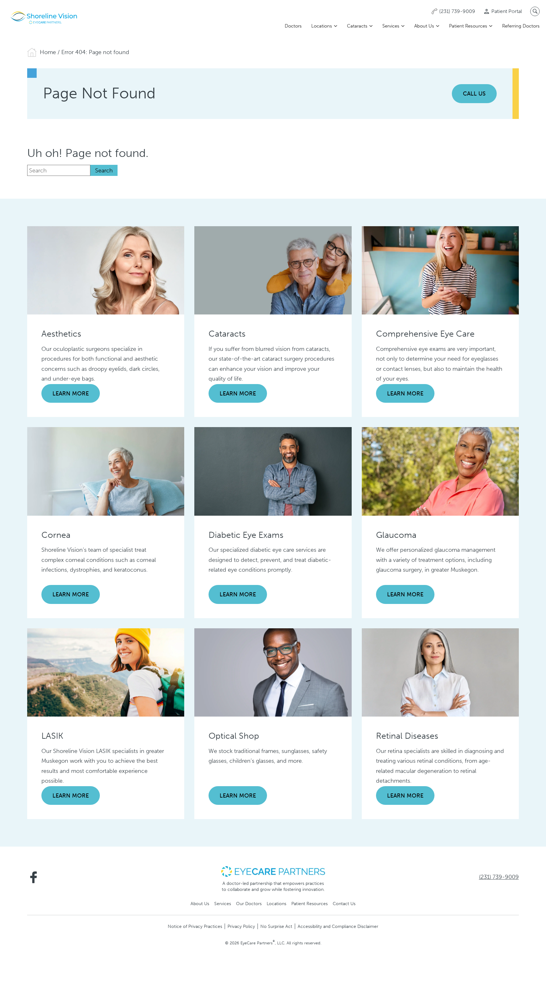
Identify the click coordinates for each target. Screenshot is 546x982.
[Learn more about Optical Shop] (272, 671)
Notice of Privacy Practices (195, 926)
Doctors (293, 26)
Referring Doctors (521, 26)
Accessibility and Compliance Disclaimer (338, 926)
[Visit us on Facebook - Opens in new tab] (33, 877)
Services (390, 26)
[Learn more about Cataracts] (272, 269)
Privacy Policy (241, 926)
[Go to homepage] (44, 18)
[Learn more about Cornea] (105, 471)
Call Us (474, 93)
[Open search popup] (535, 11)
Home (48, 52)
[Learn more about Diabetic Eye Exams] (272, 471)
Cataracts (357, 26)
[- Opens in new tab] (273, 871)
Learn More (70, 393)
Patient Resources (468, 26)
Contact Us (344, 903)
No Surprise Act (276, 926)
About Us (424, 26)
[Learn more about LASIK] (105, 671)
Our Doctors (249, 903)
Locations (321, 26)
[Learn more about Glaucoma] (440, 471)
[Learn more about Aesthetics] (105, 269)
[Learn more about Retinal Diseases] (440, 671)
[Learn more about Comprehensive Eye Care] (440, 269)
